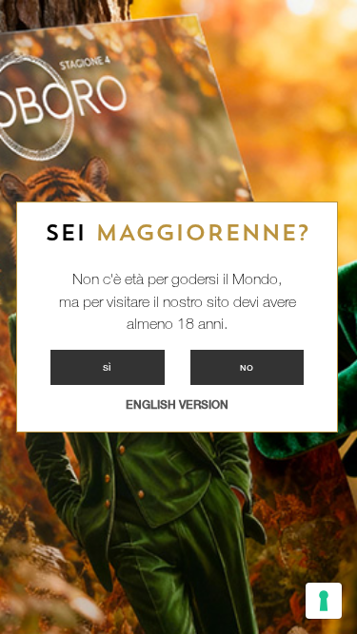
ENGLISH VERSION (177, 405)
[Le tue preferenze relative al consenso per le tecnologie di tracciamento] (324, 601)
